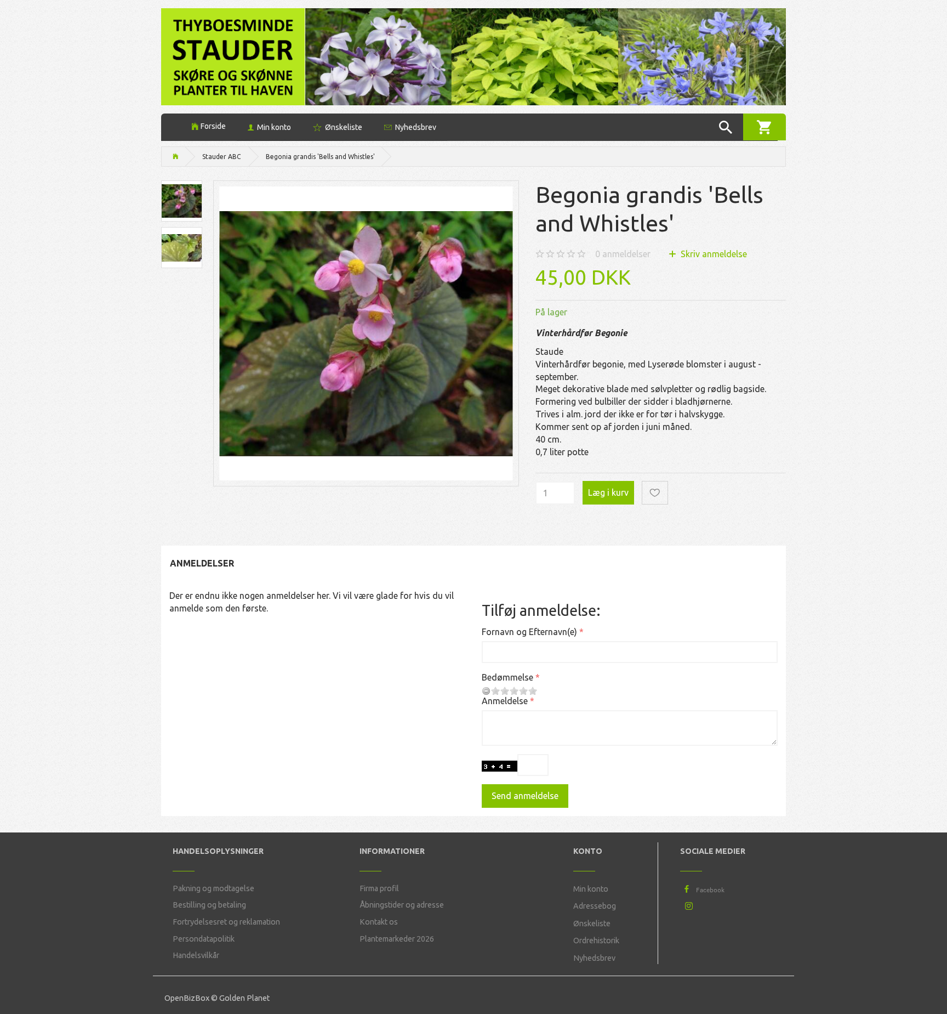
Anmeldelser (202, 563)
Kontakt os (379, 921)
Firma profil (379, 888)
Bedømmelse (507, 677)
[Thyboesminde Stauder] (233, 56)
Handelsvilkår (196, 955)
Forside (213, 126)
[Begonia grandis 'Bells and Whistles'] (366, 333)
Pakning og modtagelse (213, 888)
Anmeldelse (505, 701)
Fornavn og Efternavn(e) (529, 632)
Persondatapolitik (204, 938)
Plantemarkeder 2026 (397, 938)
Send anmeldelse (525, 796)
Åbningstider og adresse (402, 904)
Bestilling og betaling (209, 904)
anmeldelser (623, 254)
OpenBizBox (186, 998)
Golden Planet (244, 998)
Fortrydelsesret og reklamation (226, 921)
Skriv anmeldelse (712, 254)
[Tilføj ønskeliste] (655, 493)
